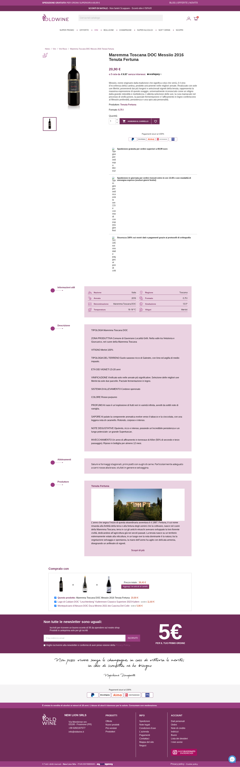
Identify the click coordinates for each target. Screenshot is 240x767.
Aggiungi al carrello (135, 121)
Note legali (144, 724)
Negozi (142, 745)
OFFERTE (182, 3)
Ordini (174, 724)
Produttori (110, 731)
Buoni (174, 735)
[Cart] (196, 18)
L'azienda (144, 731)
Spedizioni (144, 721)
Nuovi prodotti (112, 724)
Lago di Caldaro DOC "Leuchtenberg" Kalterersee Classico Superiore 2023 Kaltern (98, 602)
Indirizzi (175, 731)
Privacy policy (177, 764)
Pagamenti (144, 735)
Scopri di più (138, 550)
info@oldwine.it (76, 732)
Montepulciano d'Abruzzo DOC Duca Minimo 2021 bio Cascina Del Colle (94, 606)
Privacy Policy (123, 645)
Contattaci (144, 738)
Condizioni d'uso (147, 728)
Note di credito (178, 728)
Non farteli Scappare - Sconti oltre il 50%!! (130, 8)
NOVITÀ (193, 3)
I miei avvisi (176, 742)
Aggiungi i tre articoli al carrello (135, 586)
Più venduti (111, 728)
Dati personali (178, 721)
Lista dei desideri (179, 738)
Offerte (109, 721)
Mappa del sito (146, 742)
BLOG (172, 3)
